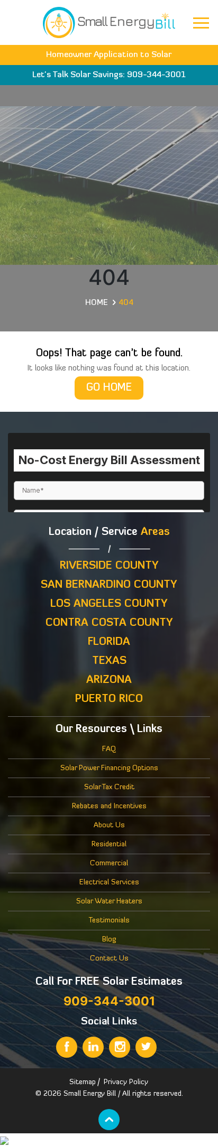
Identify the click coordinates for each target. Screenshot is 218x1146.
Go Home (109, 388)
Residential (109, 844)
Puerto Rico (109, 699)
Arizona (109, 680)
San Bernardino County (109, 585)
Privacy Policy (126, 1082)
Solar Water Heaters (109, 901)
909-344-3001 (156, 75)
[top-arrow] (109, 1119)
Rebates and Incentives (109, 806)
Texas (109, 661)
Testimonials (109, 921)
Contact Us (109, 959)
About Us (109, 825)
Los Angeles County (109, 604)
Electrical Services (109, 882)
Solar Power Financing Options (109, 768)
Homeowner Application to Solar (109, 55)
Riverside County (109, 566)
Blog (109, 940)
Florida (109, 642)
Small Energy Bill (89, 1094)
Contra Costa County (109, 623)
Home (96, 303)
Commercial (109, 863)
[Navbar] (201, 23)
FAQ (109, 749)
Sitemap (82, 1082)
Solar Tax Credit (109, 787)
